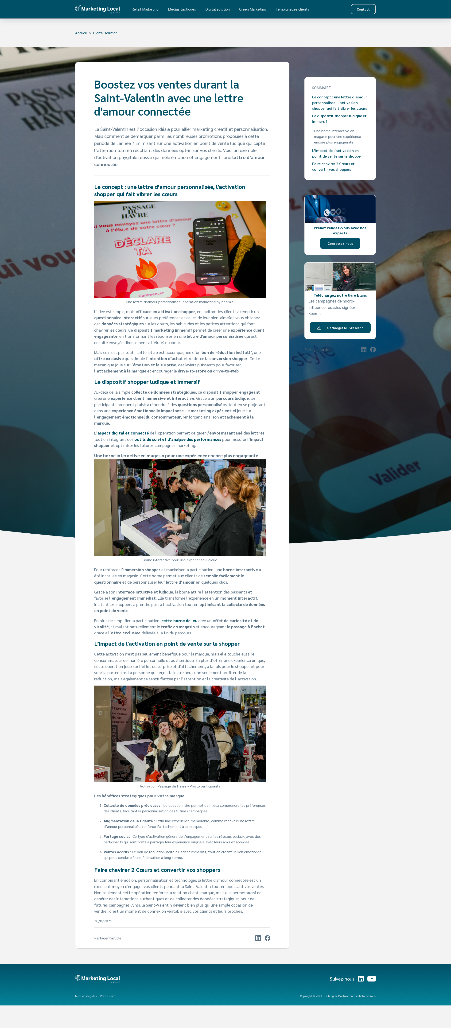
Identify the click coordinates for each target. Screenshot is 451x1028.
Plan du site (107, 996)
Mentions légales (86, 996)
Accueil (81, 32)
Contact (363, 9)
